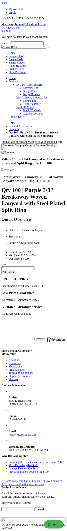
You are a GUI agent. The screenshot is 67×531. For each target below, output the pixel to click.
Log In (12, 12)
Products (13, 81)
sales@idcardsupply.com (22, 434)
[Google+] (3, 515)
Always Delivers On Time (23, 468)
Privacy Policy (17, 369)
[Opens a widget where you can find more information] (53, 524)
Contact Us (15, 116)
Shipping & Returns (20, 376)
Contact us (15, 363)
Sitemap (13, 379)
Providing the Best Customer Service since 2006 (36, 462)
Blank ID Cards (17, 65)
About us (14, 359)
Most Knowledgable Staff (23, 465)
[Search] (48, 47)
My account (15, 366)
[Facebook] (1, 515)
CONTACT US (10, 27)
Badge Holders (17, 62)
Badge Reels (16, 59)
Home (12, 122)
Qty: (3, 264)
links (4, 2)
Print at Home (16, 68)
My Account (16, 9)
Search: (5, 43)
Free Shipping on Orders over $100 (29, 471)
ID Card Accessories (20, 126)
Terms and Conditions (21, 372)
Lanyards (16, 56)
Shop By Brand (17, 72)
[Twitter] (2, 515)
